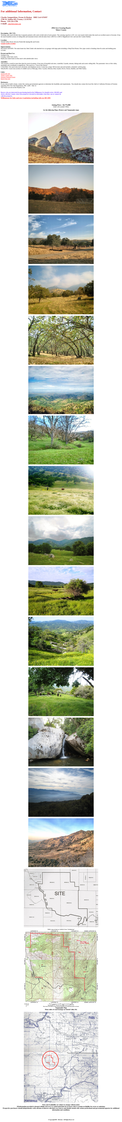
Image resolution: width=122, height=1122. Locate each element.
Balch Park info (5, 79)
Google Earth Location (8, 43)
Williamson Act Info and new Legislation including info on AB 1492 (26, 98)
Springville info (5, 74)
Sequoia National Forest (8, 77)
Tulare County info (6, 75)
